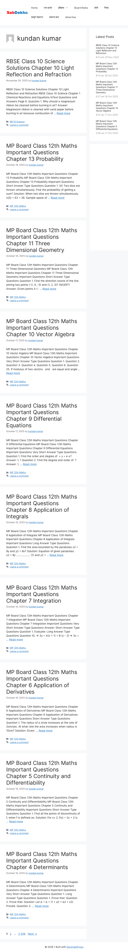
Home (34, 7)
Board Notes (81, 7)
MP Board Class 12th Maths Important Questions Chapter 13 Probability (41, 152)
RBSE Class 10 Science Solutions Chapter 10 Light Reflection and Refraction (40, 68)
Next (32, 933)
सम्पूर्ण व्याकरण (37, 17)
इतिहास (61, 7)
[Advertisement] (109, 197)
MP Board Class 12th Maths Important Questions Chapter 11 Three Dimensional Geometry (41, 240)
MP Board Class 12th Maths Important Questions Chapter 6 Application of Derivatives (41, 682)
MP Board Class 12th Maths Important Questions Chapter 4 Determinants (41, 860)
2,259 (21, 933)
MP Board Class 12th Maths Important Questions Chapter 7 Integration (41, 594)
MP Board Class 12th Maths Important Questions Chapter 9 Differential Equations (41, 415)
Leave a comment (19, 125)
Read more (63, 113)
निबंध (106, 7)
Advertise (70, 17)
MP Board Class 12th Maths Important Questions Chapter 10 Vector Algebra (41, 327)
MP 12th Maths (18, 206)
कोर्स (96, 7)
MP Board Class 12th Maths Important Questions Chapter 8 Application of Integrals (41, 506)
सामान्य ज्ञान (54, 17)
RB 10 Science (17, 121)
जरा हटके (48, 7)
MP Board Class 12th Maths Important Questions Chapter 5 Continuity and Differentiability (41, 773)
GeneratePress (75, 946)
